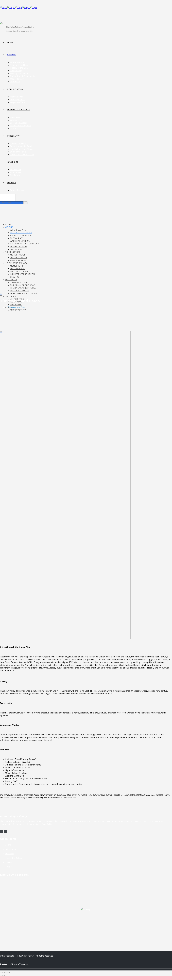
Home (2, 307)
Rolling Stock (10, 849)
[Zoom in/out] (1, 972)
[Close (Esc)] (9, 972)
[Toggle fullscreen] (4, 972)
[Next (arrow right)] (4, 975)
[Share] (6, 972)
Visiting (8, 844)
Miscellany (9, 853)
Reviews (8, 866)
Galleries (9, 862)
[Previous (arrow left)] (1, 975)
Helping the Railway (13, 858)
